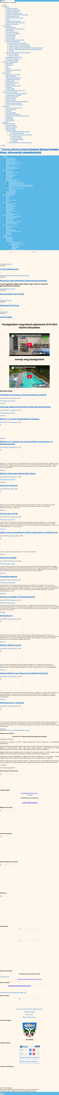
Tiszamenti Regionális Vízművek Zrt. (15, 90)
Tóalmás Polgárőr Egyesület (13, 95)
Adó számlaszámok (11, 112)
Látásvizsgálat (6, 317)
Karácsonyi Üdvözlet (9, 485)
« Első (10, 730)
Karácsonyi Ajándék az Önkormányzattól (17, 597)
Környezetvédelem (11, 35)
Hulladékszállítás (10, 89)
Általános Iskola (10, 81)
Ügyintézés (6, 106)
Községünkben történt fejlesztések (15, 22)
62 (18, 730)
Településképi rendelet (12, 60)
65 (22, 730)
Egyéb (11, 489)
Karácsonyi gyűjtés (8, 557)
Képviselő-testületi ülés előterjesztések (19, 44)
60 (16, 730)
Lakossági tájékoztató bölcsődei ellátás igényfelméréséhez (25, 407)
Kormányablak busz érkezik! (12, 294)
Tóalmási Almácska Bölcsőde (13, 78)
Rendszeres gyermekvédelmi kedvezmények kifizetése (23, 280)
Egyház (8, 19)
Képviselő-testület (11, 27)
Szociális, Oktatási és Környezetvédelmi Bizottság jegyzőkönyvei (26, 48)
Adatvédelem (9, 117)
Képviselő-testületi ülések (13, 41)
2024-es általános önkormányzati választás (20, 134)
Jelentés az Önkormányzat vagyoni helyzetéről (18, 52)
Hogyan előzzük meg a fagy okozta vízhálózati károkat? (24, 673)
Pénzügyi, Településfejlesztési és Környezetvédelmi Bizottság (25, 49)
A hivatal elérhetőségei (12, 32)
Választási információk (9, 123)
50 (15, 730)
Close (2, 1094)
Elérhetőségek (10, 119)
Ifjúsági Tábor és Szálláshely (13, 70)
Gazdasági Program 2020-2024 (14, 57)
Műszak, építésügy (11, 109)
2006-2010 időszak (14, 55)
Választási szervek (11, 125)
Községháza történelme (12, 11)
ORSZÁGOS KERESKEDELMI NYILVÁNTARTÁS (29, 979)
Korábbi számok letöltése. (29, 802)
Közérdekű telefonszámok (13, 114)
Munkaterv (12, 51)
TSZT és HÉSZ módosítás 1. (13, 59)
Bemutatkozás (10, 63)
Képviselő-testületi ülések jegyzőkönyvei (20, 46)
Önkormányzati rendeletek (13, 33)
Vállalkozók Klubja (11, 100)
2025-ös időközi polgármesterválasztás (19, 131)
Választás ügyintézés (17, 138)
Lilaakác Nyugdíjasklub (12, 97)
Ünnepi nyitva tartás (9, 513)
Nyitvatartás (9, 65)
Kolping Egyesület (10, 98)
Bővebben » (3, 403)
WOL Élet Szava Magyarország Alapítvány (17, 101)
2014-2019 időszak (14, 54)
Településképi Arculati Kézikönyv (15, 18)
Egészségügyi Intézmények (13, 74)
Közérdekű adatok (11, 37)
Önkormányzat (7, 25)
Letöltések (6, 122)
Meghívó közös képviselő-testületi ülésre (18, 473)
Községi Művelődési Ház (12, 82)
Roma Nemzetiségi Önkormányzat (15, 40)
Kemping (8, 68)
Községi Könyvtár (10, 84)
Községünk (6, 7)
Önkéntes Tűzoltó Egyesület (13, 103)
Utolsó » (28, 730)
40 (13, 730)
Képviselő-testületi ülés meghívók (18, 43)
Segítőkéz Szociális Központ (13, 86)
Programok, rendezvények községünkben (17, 14)
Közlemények (13, 398)
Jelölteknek (15, 141)
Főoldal (5, 5)
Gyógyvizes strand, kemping (10, 62)
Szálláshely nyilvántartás (12, 16)
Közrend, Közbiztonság (12, 24)
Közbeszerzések (10, 38)
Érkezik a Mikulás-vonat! (10, 645)
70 (24, 730)
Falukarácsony (6, 615)
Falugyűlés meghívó (8, 576)
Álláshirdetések (10, 30)
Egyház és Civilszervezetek (10, 92)
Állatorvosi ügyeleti (11, 76)
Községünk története (11, 8)
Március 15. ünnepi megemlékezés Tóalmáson (20, 419)
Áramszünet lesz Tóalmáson (12, 702)
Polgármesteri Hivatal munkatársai (15, 29)
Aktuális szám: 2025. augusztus (29, 793)
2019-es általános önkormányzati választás (20, 142)
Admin (2, 398)
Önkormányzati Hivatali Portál (14, 108)
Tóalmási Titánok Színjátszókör (14, 104)
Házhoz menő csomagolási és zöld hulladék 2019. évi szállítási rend (29, 532)
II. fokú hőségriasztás (9, 269)
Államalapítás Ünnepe (9, 305)
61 (17, 730)
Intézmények (6, 73)
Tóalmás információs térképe (14, 13)
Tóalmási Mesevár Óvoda (12, 79)
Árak (7, 67)
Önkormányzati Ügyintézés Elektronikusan (17, 116)
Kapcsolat (8, 71)
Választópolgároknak (17, 139)
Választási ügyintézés (11, 127)
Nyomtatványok (10, 120)
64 (21, 730)
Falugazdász (9, 87)
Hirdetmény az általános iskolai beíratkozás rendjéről (23, 395)
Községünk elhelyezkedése (13, 10)
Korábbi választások (11, 130)
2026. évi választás (11, 128)
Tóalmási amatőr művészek (13, 21)
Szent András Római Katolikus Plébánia (16, 93)
